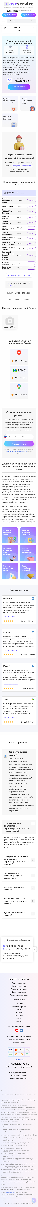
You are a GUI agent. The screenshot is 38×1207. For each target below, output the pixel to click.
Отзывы (19, 1019)
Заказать (31, 200)
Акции (19, 1010)
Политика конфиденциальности (19, 1037)
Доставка (19, 1013)
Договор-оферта (19, 1043)
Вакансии (19, 1022)
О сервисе (19, 1004)
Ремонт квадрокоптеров (19, 995)
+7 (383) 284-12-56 (28, 15)
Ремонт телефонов (19, 983)
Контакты (19, 1060)
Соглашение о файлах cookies (19, 1040)
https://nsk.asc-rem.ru (11, 1192)
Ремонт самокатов (19, 992)
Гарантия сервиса (19, 1007)
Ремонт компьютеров (19, 989)
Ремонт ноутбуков (19, 986)
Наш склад (19, 1016)
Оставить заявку (19, 87)
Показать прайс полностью (19, 275)
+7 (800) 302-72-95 (9, 15)
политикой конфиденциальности (16, 451)
